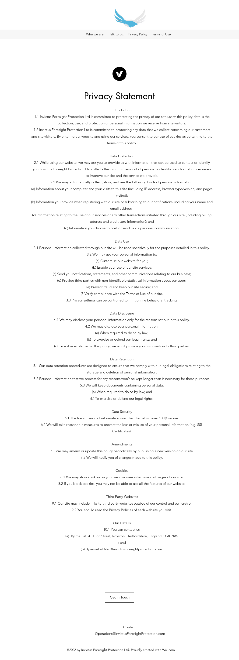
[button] (119, 597)
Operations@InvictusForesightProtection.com (130, 633)
